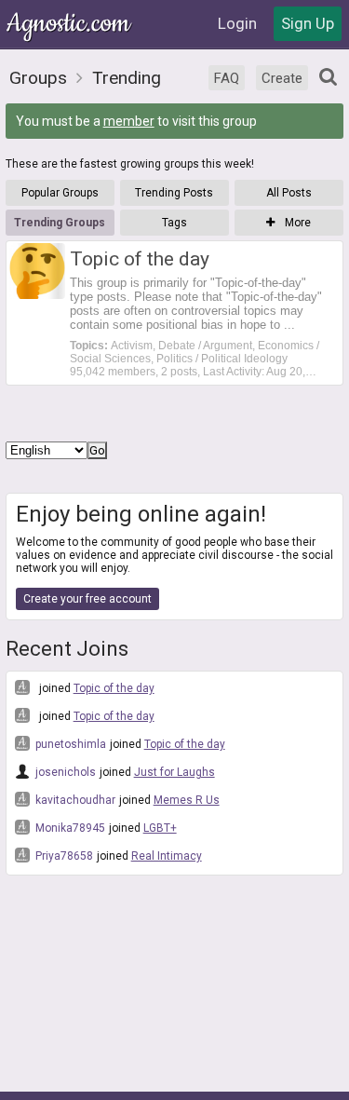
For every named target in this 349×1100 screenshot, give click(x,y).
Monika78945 (69, 828)
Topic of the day (114, 688)
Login (237, 23)
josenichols (64, 772)
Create (282, 78)
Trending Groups (59, 222)
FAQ (226, 78)
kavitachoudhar (74, 800)
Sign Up (307, 23)
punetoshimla (69, 744)
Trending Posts (174, 192)
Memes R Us (187, 800)
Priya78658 (63, 855)
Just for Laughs (174, 772)
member (128, 121)
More (296, 222)
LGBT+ (160, 828)
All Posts (289, 192)
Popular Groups (60, 192)
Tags (174, 222)
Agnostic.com (70, 24)
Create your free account (87, 598)
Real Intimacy (166, 855)
